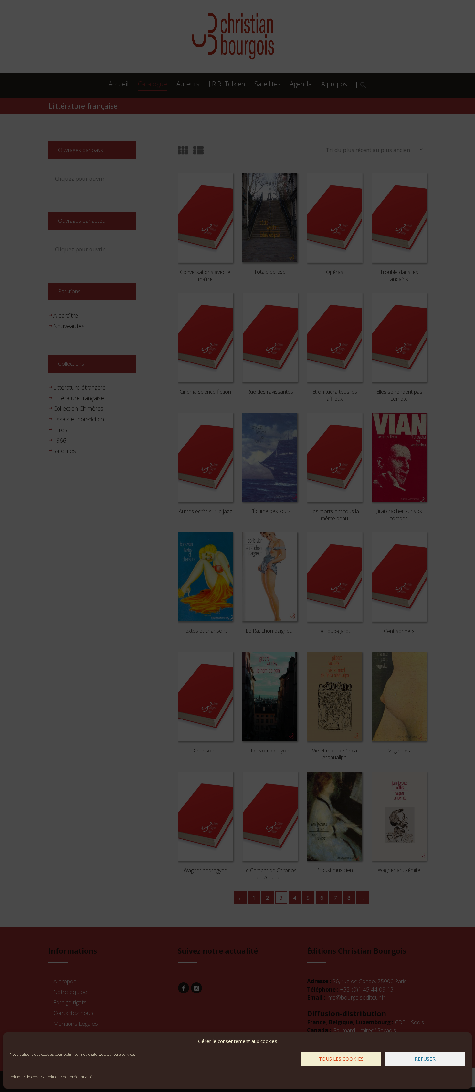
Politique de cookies (27, 1077)
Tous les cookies (341, 1058)
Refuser (425, 1058)
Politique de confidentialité (70, 1077)
